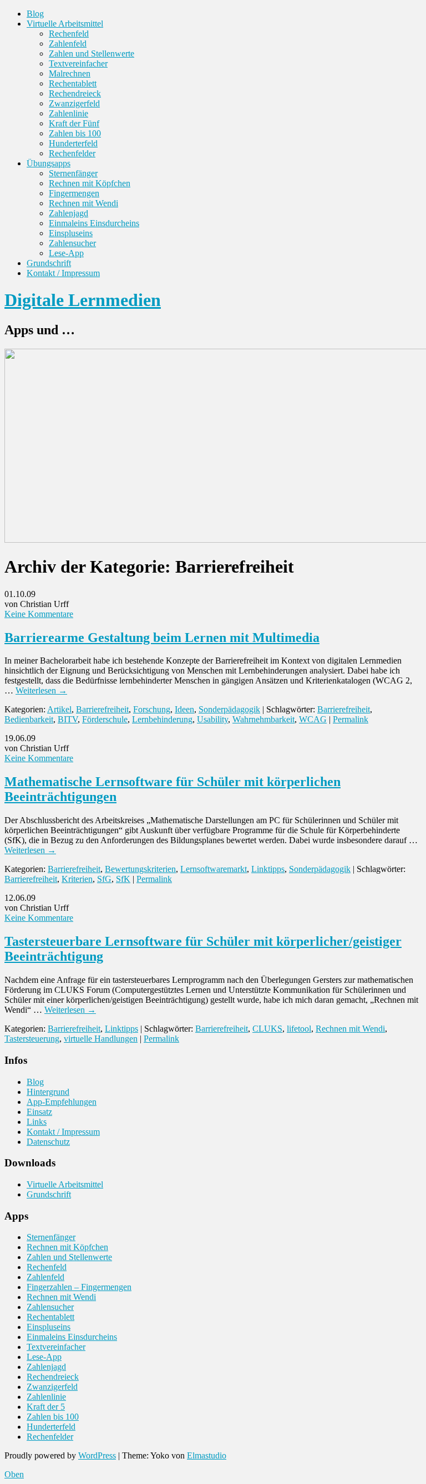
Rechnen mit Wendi (83, 203)
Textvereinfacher (78, 63)
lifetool (299, 1028)
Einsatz (39, 1111)
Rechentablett (73, 83)
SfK (123, 879)
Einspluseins (71, 233)
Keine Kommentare (38, 614)
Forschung (151, 709)
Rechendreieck (75, 93)
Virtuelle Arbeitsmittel (65, 23)
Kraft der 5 (46, 1406)
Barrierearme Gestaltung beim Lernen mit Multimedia (162, 637)
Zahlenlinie (68, 113)
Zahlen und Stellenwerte (91, 53)
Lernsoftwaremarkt (213, 869)
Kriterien (77, 879)
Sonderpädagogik (229, 709)
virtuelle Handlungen (101, 1038)
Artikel (59, 709)
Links (37, 1121)
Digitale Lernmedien (82, 300)
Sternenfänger (73, 173)
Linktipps (268, 869)
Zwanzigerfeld (74, 103)
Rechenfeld (69, 33)
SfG (104, 879)
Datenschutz (48, 1141)
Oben (14, 1474)
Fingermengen (74, 193)
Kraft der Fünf (74, 123)
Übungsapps (48, 163)
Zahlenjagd (68, 213)
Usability (212, 719)
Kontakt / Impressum (63, 273)
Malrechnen (69, 73)
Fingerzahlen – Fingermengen (79, 1287)
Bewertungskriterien (140, 869)
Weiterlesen (41, 690)
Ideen (184, 709)
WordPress (97, 1455)
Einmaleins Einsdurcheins (94, 223)
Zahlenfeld (68, 43)
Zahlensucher (72, 243)
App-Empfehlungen (62, 1101)
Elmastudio (206, 1455)
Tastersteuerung (31, 1038)
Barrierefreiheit (102, 709)
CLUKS (267, 1028)
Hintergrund (48, 1092)
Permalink (350, 719)
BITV (68, 719)
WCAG (313, 719)
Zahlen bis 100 (75, 133)
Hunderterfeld (73, 143)
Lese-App (66, 253)
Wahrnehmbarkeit (263, 719)
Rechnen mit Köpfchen (89, 183)
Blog (35, 13)
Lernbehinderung (162, 719)
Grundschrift (49, 263)
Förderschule (105, 719)
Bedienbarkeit (28, 719)
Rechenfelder (72, 153)
